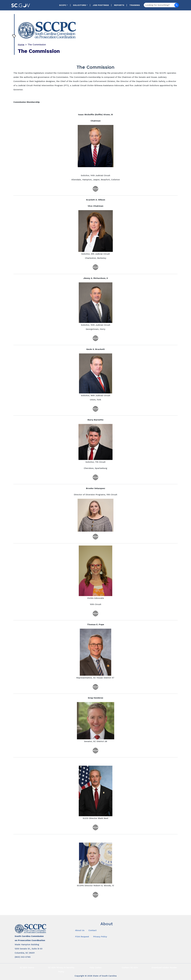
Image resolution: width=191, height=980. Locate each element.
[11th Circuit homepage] (95, 536)
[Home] (94, 28)
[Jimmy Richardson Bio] (95, 338)
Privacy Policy (100, 936)
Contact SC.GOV (130, 967)
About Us (79, 930)
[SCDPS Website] (95, 894)
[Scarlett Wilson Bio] (95, 267)
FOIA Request (82, 936)
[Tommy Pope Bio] (95, 686)
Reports (119, 5)
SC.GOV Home (27, 967)
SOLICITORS (79, 5)
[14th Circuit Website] (95, 188)
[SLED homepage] (95, 827)
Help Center (95, 967)
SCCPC (62, 5)
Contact (92, 930)
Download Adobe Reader (164, 967)
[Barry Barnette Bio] (95, 477)
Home (21, 44)
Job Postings (101, 5)
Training (134, 5)
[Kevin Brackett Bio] (95, 408)
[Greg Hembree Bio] (95, 750)
